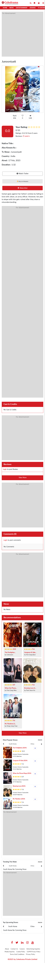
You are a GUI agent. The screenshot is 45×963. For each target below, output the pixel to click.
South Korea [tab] (12, 744)
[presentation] (12, 744)
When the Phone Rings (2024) (22, 773)
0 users (26, 136)
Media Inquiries (10, 952)
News (11, 8)
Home (5, 8)
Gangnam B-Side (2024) (20, 760)
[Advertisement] (22, 34)
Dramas (33, 8)
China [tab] (32, 744)
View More (22, 477)
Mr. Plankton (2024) (19, 799)
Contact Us (14, 949)
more (40, 740)
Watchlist (23, 188)
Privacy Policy (30, 954)
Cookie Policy (20, 952)
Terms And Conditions (17, 954)
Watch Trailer (23, 173)
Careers (22, 949)
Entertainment (21, 8)
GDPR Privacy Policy (33, 952)
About (7, 949)
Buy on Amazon (23, 181)
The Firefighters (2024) (20, 748)
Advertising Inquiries (33, 949)
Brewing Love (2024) (19, 786)
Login (5, 469)
